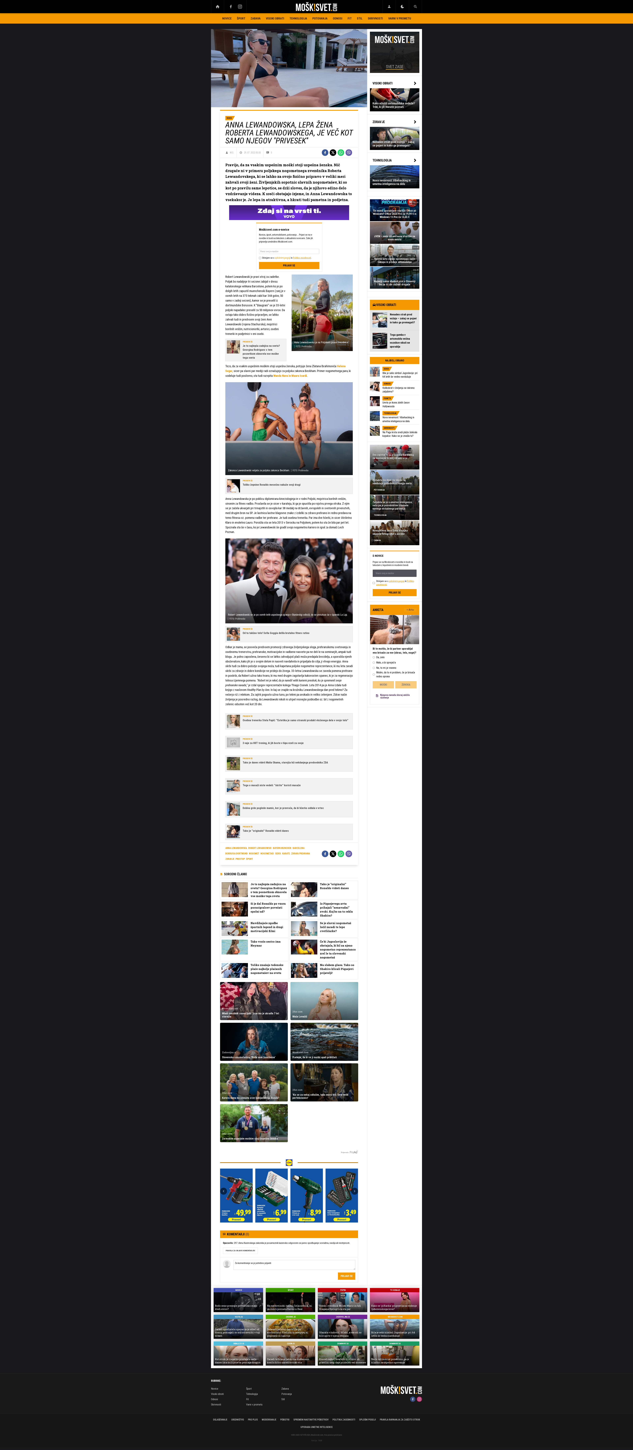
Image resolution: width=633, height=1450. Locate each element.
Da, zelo (380, 657)
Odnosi (337, 18)
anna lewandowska (236, 848)
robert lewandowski (259, 848)
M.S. (232, 152)
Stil (359, 18)
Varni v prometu (399, 18)
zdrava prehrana (300, 853)
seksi (278, 853)
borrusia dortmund (236, 853)
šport (249, 859)
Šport (241, 18)
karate (286, 853)
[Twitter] (333, 152)
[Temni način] (402, 6)
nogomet (254, 853)
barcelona (298, 848)
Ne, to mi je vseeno (386, 667)
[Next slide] (354, 1191)
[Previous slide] (223, 1191)
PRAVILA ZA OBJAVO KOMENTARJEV (240, 1251)
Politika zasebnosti (343, 1419)
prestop (240, 859)
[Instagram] (240, 6)
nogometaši (267, 853)
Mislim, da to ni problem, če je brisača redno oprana (395, 674)
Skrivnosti (375, 18)
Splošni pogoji (367, 1419)
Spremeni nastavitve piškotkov (311, 1419)
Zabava (256, 18)
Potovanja (320, 18)
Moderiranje (269, 1419)
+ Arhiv (410, 609)
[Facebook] (230, 6)
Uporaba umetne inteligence (317, 1427)
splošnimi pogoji (282, 258)
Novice (227, 18)
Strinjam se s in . (287, 258)
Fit (350, 18)
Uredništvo (237, 1419)
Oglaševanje (220, 1419)
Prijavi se (289, 265)
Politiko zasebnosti (302, 258)
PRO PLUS (253, 1419)
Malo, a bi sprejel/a (386, 662)
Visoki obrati (275, 18)
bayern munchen (282, 848)
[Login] (389, 6)
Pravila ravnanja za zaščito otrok (400, 1419)
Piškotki (284, 1419)
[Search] (415, 6)
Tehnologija (298, 18)
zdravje (229, 859)
